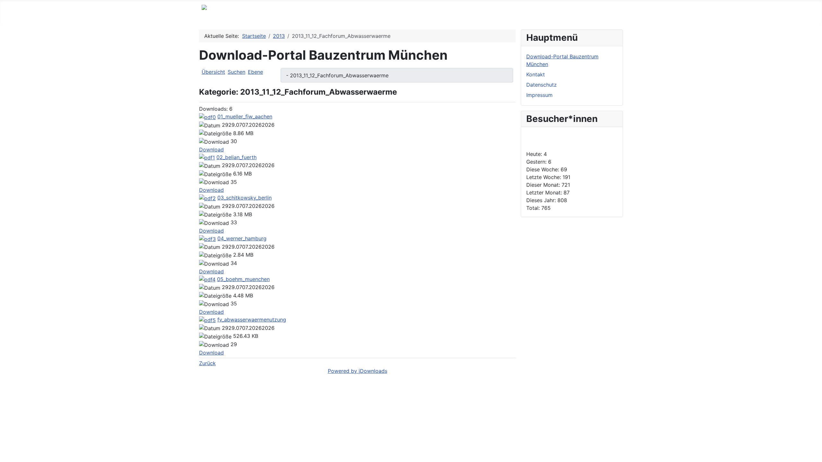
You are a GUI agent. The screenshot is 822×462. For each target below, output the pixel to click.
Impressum (539, 95)
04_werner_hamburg (242, 238)
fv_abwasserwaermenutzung (251, 319)
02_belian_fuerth (236, 157)
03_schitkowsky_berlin (244, 197)
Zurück (207, 363)
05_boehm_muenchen (243, 279)
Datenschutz (541, 84)
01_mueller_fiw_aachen (244, 116)
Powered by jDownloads (357, 371)
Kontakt (535, 74)
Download (211, 149)
